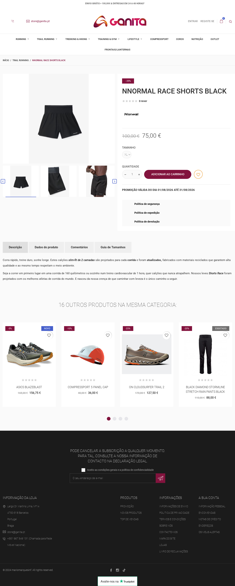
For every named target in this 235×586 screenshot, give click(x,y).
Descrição (15, 247)
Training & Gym (107, 39)
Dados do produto (46, 247)
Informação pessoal (212, 506)
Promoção (127, 506)
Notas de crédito (210, 519)
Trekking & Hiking (76, 39)
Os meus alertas (209, 532)
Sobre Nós (166, 525)
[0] (221, 21)
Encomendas (207, 512)
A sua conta (209, 498)
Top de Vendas (129, 519)
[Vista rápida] (29, 326)
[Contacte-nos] (14, 21)
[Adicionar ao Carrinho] (20, 326)
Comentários (79, 247)
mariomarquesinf (21, 570)
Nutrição (197, 39)
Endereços (206, 525)
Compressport (159, 39)
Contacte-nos (168, 532)
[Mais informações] (38, 326)
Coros (180, 39)
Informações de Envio (173, 506)
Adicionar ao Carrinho (167, 174)
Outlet (215, 39)
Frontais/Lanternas (117, 49)
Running (21, 39)
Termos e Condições (172, 519)
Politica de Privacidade (174, 512)
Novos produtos (131, 512)
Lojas (163, 544)
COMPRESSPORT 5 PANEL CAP (88, 387)
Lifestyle (134, 39)
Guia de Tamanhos (113, 247)
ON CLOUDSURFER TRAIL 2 (146, 387)
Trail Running (46, 39)
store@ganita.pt (40, 21)
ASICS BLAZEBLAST (29, 387)
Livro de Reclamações (173, 551)
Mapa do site (167, 538)
